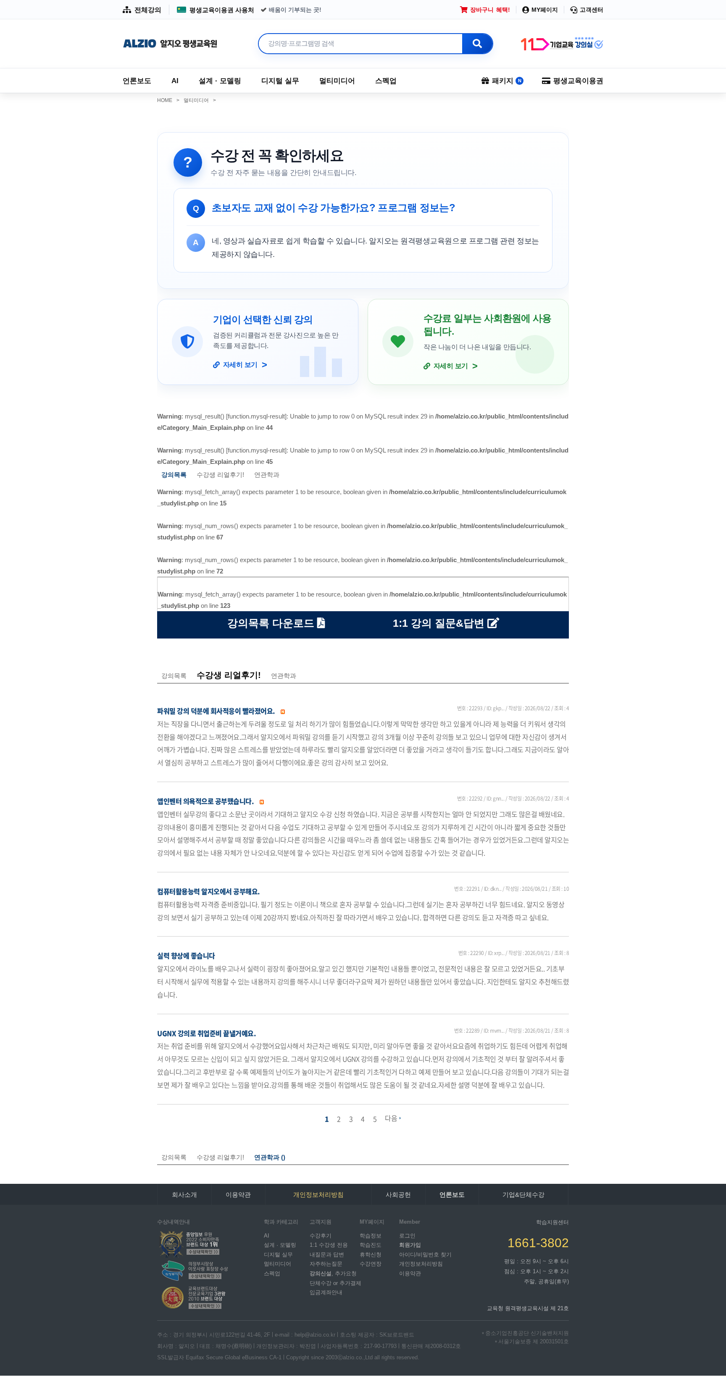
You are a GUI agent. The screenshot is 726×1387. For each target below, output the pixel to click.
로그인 (407, 1235)
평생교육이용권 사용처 (221, 9)
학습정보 (370, 1235)
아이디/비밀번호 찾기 (425, 1254)
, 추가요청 (333, 1273)
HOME (168, 100)
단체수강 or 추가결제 (335, 1283)
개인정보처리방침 (421, 1264)
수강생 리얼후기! (220, 474)
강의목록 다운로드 (272, 623)
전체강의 (147, 9)
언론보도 (137, 81)
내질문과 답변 (327, 1254)
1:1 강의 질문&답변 (440, 623)
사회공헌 (398, 1194)
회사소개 (184, 1194)
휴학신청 (370, 1254)
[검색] (477, 43)
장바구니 (490, 9)
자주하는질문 (326, 1264)
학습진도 (370, 1245)
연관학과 (266, 474)
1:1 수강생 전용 (329, 1245)
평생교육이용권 (578, 81)
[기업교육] (561, 44)
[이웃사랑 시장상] (193, 1270)
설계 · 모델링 (220, 81)
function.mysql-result (256, 416)
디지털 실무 (280, 81)
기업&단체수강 (523, 1194)
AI (175, 81)
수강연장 (370, 1264)
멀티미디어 (337, 81)
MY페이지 (544, 9)
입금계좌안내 (326, 1292)
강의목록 (174, 675)
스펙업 (386, 81)
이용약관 (238, 1194)
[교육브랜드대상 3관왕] (193, 1297)
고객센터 (591, 9)
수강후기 (320, 1235)
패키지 (506, 81)
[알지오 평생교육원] (170, 43)
